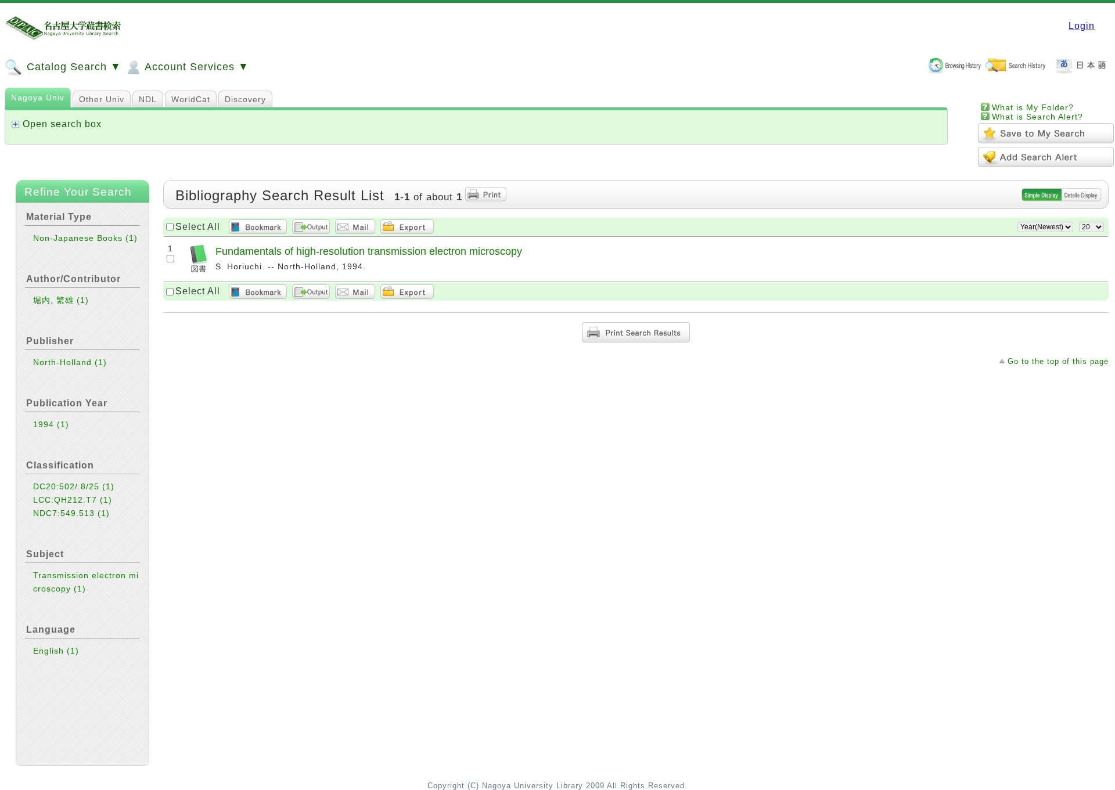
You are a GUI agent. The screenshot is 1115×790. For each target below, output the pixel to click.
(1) (131, 238)
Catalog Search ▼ (72, 67)
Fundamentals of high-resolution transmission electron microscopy (368, 251)
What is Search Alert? (1037, 116)
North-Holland (70, 362)
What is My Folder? (1033, 107)
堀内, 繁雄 (61, 300)
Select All (197, 227)
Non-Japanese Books (85, 238)
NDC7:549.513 (71, 513)
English (56, 650)
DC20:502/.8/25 (73, 486)
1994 (51, 424)
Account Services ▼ (195, 67)
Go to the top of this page (1058, 361)
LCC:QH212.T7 (72, 499)
